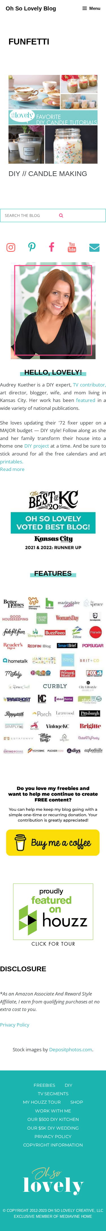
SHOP (76, 1102)
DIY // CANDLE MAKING (47, 173)
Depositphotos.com (70, 1049)
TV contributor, (89, 384)
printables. (11, 461)
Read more (12, 469)
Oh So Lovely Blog (31, 8)
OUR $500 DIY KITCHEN (53, 1119)
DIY (68, 1085)
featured (87, 400)
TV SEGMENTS (53, 1093)
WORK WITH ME (53, 1111)
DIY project (37, 446)
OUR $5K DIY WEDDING (53, 1128)
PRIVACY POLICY (53, 1136)
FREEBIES (44, 1085)
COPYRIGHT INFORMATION (53, 1145)
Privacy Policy (14, 1024)
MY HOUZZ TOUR (42, 1102)
